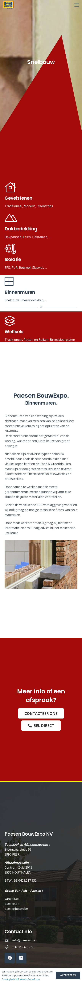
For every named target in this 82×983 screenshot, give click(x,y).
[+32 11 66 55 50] (8, 947)
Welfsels (14, 331)
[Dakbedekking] (11, 218)
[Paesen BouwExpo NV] (8, 5)
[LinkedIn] (21, 958)
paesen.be (12, 904)
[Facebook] (10, 958)
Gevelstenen (18, 198)
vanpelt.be (12, 899)
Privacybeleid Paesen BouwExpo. (21, 979)
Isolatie (13, 259)
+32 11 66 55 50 (23, 947)
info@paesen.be (23, 940)
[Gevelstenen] (10, 187)
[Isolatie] (10, 249)
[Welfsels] (10, 321)
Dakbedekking (21, 229)
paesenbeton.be (16, 909)
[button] (76, 4)
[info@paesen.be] (8, 940)
